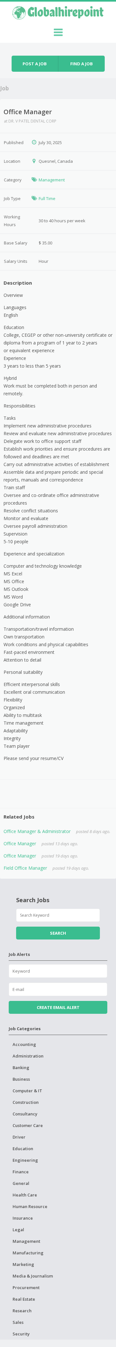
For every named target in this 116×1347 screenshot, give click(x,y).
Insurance (23, 1218)
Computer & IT (27, 1091)
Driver (19, 1137)
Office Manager (20, 843)
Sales (18, 1322)
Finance (21, 1172)
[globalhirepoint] (58, 11)
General (21, 1183)
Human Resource (30, 1206)
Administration (28, 1056)
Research (22, 1311)
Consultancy (25, 1114)
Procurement (26, 1287)
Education (23, 1148)
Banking (21, 1067)
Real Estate (24, 1299)
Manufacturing (28, 1253)
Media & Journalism (33, 1276)
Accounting (24, 1044)
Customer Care (28, 1125)
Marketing (23, 1264)
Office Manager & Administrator (37, 831)
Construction (26, 1102)
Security (21, 1334)
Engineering (25, 1160)
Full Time (47, 198)
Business (21, 1079)
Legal (18, 1229)
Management (52, 180)
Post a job (35, 64)
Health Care (25, 1195)
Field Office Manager (25, 868)
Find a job (81, 64)
